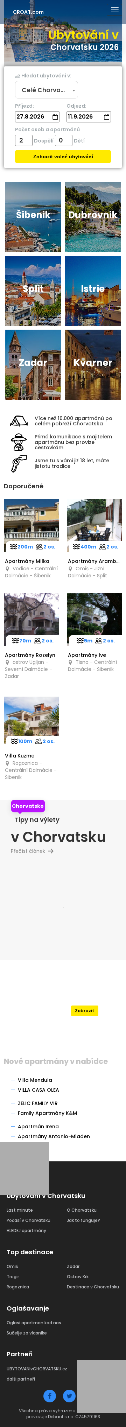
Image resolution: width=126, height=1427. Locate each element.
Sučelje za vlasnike (27, 1333)
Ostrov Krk (78, 1277)
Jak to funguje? (83, 1220)
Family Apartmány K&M (47, 1113)
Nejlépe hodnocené (85, 998)
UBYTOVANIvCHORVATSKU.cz (37, 1369)
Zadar (73, 1266)
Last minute (20, 1210)
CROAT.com (28, 11)
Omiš (12, 1266)
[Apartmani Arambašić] (94, 525)
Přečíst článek (31, 851)
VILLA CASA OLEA (38, 1089)
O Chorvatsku (82, 1210)
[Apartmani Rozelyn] (31, 619)
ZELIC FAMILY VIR (38, 1103)
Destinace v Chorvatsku (93, 1287)
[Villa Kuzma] (31, 720)
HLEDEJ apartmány (26, 1230)
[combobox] (46, 90)
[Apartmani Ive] (94, 619)
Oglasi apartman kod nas (34, 1323)
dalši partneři (21, 1379)
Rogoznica (18, 1287)
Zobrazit (84, 1011)
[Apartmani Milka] (31, 525)
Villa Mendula (35, 1080)
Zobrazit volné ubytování (63, 156)
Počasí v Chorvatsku (28, 1220)
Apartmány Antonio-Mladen (54, 1136)
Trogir (13, 1277)
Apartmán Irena (38, 1126)
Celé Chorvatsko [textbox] (48, 90)
